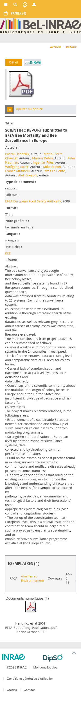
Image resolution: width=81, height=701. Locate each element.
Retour (71, 47)
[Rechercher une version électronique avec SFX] (32, 62)
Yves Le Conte (54, 171)
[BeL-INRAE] (40, 25)
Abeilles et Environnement (32, 578)
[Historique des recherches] (24, 4)
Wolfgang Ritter (17, 167)
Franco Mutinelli (17, 171)
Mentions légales (45, 667)
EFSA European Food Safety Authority (33, 201)
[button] (9, 109)
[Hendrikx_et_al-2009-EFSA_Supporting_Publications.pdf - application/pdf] (30, 606)
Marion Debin (42, 158)
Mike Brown (52, 167)
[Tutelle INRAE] (20, 657)
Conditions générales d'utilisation (30, 678)
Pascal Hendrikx (17, 154)
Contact (29, 690)
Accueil (55, 47)
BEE (8, 253)
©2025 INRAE (17, 667)
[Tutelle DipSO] (60, 658)
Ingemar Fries (43, 162)
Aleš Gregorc (27, 175)
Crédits (12, 690)
